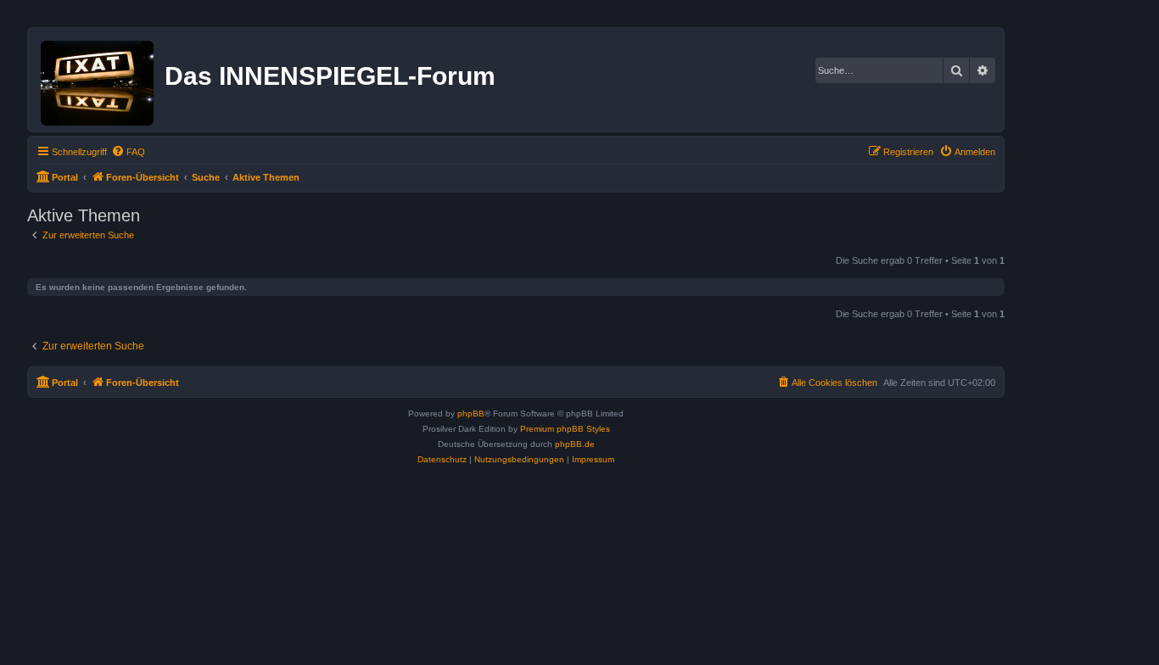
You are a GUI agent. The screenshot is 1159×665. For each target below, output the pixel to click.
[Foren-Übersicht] (98, 79)
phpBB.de (575, 444)
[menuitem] (128, 152)
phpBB (470, 413)
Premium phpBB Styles (565, 428)
